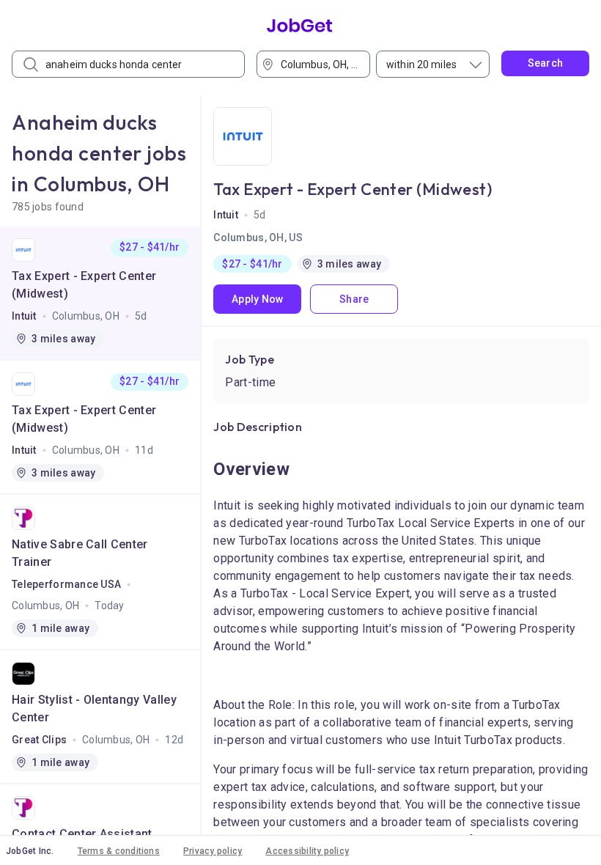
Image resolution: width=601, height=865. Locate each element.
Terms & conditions (119, 851)
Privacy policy (212, 851)
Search (546, 63)
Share (354, 299)
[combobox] (318, 64)
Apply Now (258, 299)
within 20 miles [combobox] (421, 64)
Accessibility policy (307, 851)
